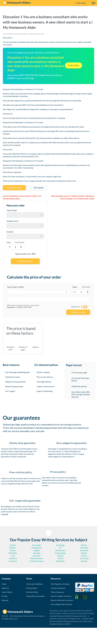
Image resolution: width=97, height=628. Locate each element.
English (13, 545)
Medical (60, 556)
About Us (5, 588)
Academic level (12, 221)
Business (12, 548)
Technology (60, 545)
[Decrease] (74, 292)
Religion (36, 550)
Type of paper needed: (15, 287)
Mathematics (60, 550)
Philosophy (13, 553)
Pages (9, 242)
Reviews (5, 600)
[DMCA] (82, 596)
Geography (60, 561)
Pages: (74, 287)
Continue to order (14, 187)
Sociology (36, 553)
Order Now (81, 3)
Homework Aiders (21, 34)
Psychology (36, 545)
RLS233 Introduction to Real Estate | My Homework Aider (22, 197)
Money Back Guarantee (35, 596)
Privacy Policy (31, 588)
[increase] (21, 246)
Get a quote (38, 187)
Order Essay (73, 65)
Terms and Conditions (34, 584)
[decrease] (9, 246)
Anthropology (60, 553)
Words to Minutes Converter (62, 600)
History (13, 550)
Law (13, 556)
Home (4, 584)
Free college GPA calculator (61, 604)
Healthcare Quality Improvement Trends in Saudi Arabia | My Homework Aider (72, 197)
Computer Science (37, 561)
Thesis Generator (57, 592)
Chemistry (13, 558)
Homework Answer (36, 34)
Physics (84, 545)
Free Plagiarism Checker (60, 584)
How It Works (7, 592)
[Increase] (87, 292)
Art (60, 548)
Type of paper (12, 210)
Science (84, 556)
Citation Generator (58, 588)
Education (84, 550)
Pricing (4, 596)
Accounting (84, 558)
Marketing (84, 548)
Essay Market (8, 34)
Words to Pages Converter (61, 596)
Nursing (84, 561)
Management (36, 548)
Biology (84, 553)
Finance (60, 558)
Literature (37, 556)
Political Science (36, 558)
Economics (13, 561)
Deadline (10, 232)
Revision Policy (32, 592)
